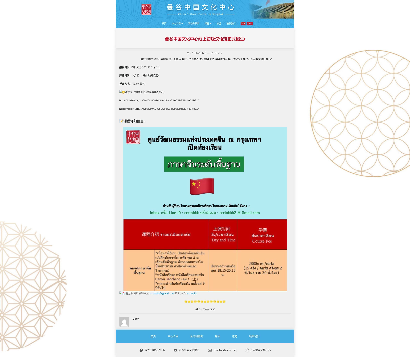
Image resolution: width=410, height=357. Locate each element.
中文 (250, 23)
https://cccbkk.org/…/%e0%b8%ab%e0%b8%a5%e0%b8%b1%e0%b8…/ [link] (159, 100)
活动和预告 (193, 23)
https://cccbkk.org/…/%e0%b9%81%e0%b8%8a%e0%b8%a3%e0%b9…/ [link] (159, 109)
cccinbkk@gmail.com (224, 350)
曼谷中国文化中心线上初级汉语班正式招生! (205, 39)
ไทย (243, 23)
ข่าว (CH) (218, 53)
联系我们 (230, 23)
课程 (207, 23)
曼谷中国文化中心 (155, 350)
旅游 (219, 23)
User (207, 53)
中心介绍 (176, 23)
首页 (164, 23)
